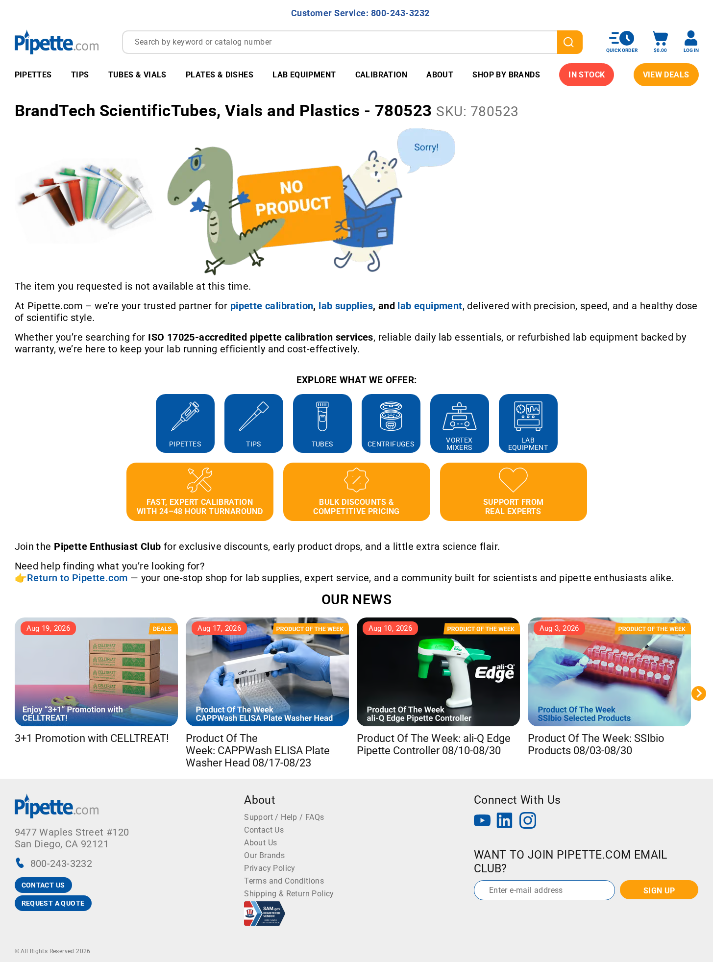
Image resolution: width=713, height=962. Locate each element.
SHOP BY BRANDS (506, 74)
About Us (260, 842)
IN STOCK (586, 74)
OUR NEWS (356, 600)
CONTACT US (43, 885)
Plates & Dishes (219, 74)
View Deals (666, 74)
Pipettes (33, 74)
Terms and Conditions (284, 881)
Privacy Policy (269, 868)
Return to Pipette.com (77, 578)
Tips (80, 74)
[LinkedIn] (504, 821)
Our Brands (264, 855)
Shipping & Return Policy (289, 893)
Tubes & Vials (137, 74)
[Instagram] (527, 821)
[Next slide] (698, 423)
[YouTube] (482, 821)
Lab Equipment (304, 74)
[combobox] (352, 42)
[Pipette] (56, 41)
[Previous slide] (14, 423)
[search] (570, 42)
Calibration (381, 74)
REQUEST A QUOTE (53, 903)
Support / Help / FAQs (284, 817)
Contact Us (264, 830)
